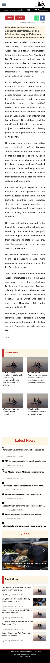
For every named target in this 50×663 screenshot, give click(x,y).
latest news (25, 441)
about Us (37, 652)
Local (20, 18)
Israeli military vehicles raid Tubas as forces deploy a (17, 611)
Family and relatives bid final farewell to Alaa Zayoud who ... (25, 564)
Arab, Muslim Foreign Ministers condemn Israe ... (23, 473)
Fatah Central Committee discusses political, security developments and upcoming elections (37, 378)
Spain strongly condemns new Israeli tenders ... (24, 506)
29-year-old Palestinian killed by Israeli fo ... (24, 494)
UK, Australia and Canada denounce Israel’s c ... (24, 526)
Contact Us (14, 652)
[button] (5, 550)
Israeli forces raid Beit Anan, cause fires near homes (17, 634)
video (25, 534)
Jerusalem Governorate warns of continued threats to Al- (16, 588)
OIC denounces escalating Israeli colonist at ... (25, 461)
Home (10, 18)
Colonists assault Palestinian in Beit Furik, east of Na (17, 623)
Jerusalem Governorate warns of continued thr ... (23, 451)
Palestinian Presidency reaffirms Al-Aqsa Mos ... (24, 486)
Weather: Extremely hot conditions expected (11, 411)
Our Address (26, 652)
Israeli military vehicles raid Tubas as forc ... (24, 515)
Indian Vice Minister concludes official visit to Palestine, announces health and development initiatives (12, 379)
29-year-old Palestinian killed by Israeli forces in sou (16, 600)
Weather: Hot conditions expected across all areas (37, 411)
